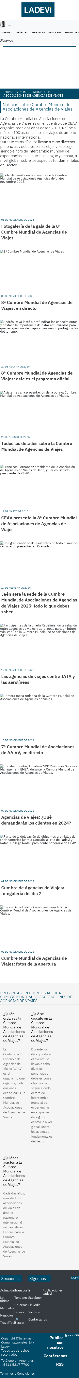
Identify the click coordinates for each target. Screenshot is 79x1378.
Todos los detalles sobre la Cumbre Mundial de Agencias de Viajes (36, 446)
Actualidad (8, 1290)
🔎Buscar (19, 1321)
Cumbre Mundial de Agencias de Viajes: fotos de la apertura (34, 961)
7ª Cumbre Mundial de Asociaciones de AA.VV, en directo (38, 749)
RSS (60, 1364)
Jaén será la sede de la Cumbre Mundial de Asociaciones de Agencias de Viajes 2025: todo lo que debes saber (39, 602)
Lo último (22, 32)
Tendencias (22, 1298)
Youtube (34, 1312)
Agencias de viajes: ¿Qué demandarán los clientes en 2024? (36, 820)
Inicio (8, 92)
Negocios (54, 32)
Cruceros (21, 1305)
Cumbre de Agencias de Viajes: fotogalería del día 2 (32, 890)
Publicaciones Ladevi (53, 1292)
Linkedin (34, 1305)
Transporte (22, 1290)
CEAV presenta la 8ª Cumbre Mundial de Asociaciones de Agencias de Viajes (39, 523)
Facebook (35, 1298)
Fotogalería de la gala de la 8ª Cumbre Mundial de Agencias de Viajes (34, 232)
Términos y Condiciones (17, 1373)
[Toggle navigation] (8, 24)
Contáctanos (37, 1319)
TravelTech (8, 1323)
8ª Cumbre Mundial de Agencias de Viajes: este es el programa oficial (37, 376)
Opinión (20, 1312)
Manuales (38, 32)
